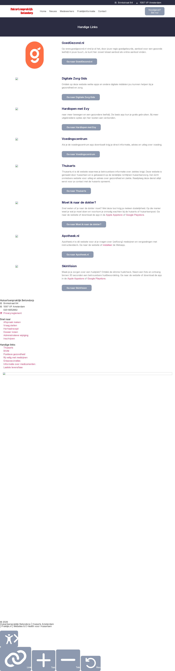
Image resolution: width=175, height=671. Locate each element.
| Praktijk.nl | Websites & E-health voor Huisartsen (26, 626)
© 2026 (4, 622)
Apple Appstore (114, 214)
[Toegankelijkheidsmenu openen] (9, 639)
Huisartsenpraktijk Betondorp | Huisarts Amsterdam (27, 624)
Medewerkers (67, 11)
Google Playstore (135, 214)
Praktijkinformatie (86, 11)
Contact (102, 11)
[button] (165, 2)
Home (43, 11)
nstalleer (107, 245)
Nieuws (53, 11)
